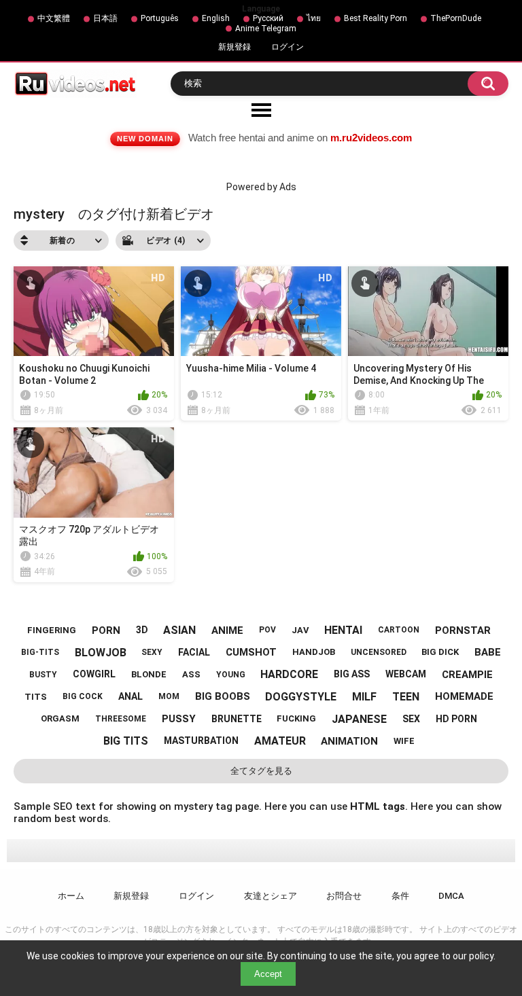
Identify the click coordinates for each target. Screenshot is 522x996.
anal (130, 696)
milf (364, 696)
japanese (359, 719)
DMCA (451, 896)
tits (35, 697)
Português (160, 18)
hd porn (456, 718)
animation (349, 741)
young (230, 674)
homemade (464, 696)
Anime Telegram (265, 28)
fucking (296, 718)
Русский (268, 18)
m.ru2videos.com (371, 137)
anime (227, 630)
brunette (236, 718)
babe (487, 652)
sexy (151, 652)
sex (411, 718)
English (216, 18)
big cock (83, 696)
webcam (405, 674)
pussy (179, 719)
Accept (268, 974)
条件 (400, 896)
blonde (149, 674)
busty (43, 674)
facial (194, 652)
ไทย (314, 18)
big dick (440, 652)
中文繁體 (53, 18)
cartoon (398, 630)
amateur (280, 740)
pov (267, 630)
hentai (343, 630)
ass (191, 674)
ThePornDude (455, 18)
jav (300, 630)
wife (404, 741)
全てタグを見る (261, 771)
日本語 (105, 18)
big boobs (222, 696)
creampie (467, 675)
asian (179, 630)
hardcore (289, 674)
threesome (120, 719)
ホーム (71, 896)
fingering (51, 630)
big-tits (40, 652)
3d (142, 629)
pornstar (463, 630)
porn (106, 630)
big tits (125, 740)
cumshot (251, 652)
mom (168, 696)
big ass (352, 674)
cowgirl (94, 674)
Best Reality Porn (375, 18)
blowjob (100, 652)
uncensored (378, 652)
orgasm (60, 718)
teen (405, 696)
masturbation (201, 740)
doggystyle (300, 696)
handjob (313, 652)
